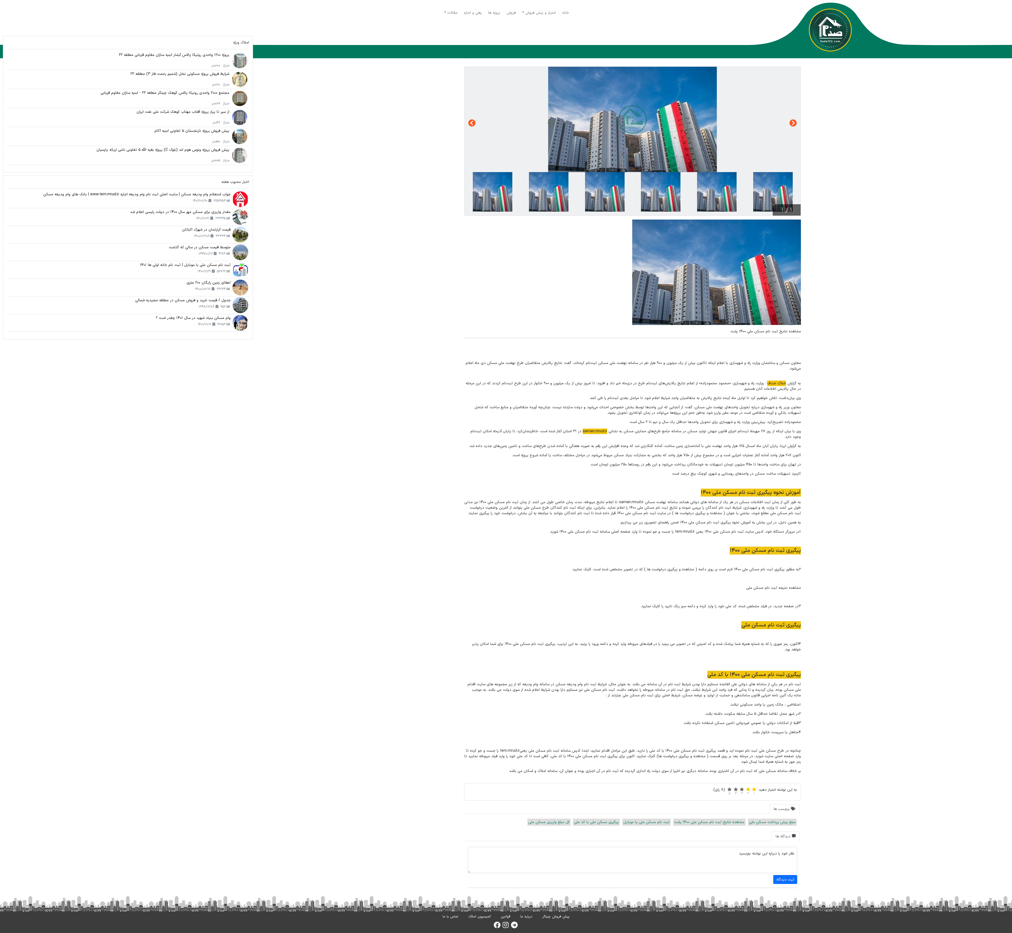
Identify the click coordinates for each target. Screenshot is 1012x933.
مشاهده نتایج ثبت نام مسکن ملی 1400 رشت (709, 822)
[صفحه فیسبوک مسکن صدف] (497, 926)
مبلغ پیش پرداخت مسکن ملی (772, 822)
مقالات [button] (452, 13)
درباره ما (526, 916)
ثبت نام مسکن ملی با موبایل (646, 822)
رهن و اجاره (473, 13)
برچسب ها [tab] (782, 809)
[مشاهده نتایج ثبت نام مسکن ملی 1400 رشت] (632, 119)
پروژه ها (494, 13)
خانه (565, 13)
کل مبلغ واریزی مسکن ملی (549, 822)
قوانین (505, 916)
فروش (511, 13)
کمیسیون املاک (479, 916)
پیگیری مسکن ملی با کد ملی (596, 822)
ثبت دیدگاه (785, 879)
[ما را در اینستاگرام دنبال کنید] (506, 926)
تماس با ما (450, 916)
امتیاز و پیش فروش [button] (540, 13)
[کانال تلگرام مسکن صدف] (514, 926)
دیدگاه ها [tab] (784, 836)
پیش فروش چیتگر (556, 916)
